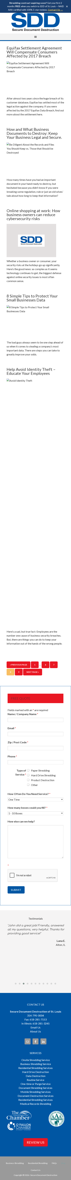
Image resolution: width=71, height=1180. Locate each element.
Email (12, 728)
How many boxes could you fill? (27, 807)
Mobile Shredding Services (35, 1091)
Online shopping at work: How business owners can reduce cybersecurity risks (33, 214)
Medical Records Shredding (35, 1103)
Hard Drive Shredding (43, 775)
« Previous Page (18, 664)
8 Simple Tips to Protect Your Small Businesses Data (32, 297)
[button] (16, 983)
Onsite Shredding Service (35, 1059)
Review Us (35, 1142)
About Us (35, 1031)
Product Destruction (42, 780)
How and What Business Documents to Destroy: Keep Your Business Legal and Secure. (34, 133)
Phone (12, 756)
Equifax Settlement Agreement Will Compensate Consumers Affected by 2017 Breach (34, 51)
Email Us (35, 1027)
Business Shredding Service (35, 1063)
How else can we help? (21, 821)
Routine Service (35, 1079)
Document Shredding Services (35, 1087)
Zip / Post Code (18, 742)
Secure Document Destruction (43, 1175)
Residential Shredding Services (35, 1067)
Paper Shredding (40, 770)
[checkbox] (28, 770)
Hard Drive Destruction (35, 1071)
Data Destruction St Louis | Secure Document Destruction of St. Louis (35, 22)
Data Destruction (35, 1075)
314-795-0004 (35, 1015)
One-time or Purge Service (36, 1083)
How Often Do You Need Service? (29, 793)
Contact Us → (55, 9)
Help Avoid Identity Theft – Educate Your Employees (31, 371)
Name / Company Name (23, 714)
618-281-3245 (41, 1023)
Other (34, 784)
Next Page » (32, 672)
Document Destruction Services (35, 1095)
